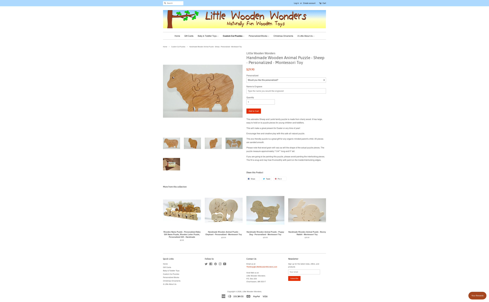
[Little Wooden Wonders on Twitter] (206, 264)
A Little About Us (305, 35)
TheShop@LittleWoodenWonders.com (261, 266)
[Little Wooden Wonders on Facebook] (210, 264)
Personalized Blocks (258, 35)
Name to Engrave (254, 86)
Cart (324, 3)
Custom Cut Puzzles (233, 35)
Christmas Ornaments (283, 35)
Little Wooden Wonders (251, 291)
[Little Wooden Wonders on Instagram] (220, 264)
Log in (296, 3)
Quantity (250, 97)
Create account (309, 3)
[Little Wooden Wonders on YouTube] (224, 264)
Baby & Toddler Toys (207, 35)
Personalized (252, 75)
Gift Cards (188, 35)
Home (177, 35)
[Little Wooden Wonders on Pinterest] (215, 264)
